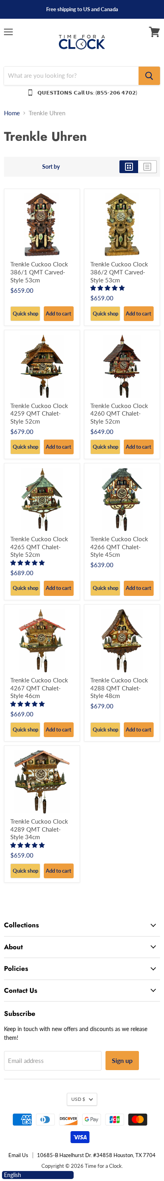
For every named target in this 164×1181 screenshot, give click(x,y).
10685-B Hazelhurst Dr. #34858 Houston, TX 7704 (96, 1155)
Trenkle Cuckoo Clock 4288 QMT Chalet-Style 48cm (119, 687)
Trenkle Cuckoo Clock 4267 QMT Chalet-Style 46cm (39, 687)
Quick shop (25, 313)
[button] (108, 287)
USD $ (78, 1099)
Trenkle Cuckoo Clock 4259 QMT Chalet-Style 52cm (39, 413)
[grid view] (128, 166)
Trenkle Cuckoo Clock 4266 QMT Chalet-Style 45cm (119, 546)
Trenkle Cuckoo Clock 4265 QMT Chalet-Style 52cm (39, 546)
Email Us (18, 1155)
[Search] (149, 76)
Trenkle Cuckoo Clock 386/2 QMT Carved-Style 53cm (119, 271)
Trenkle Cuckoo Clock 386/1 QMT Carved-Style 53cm (39, 271)
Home (12, 113)
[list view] (147, 166)
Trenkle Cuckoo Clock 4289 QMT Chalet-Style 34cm (39, 829)
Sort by (51, 167)
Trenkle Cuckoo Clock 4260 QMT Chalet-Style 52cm (119, 413)
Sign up (122, 1060)
